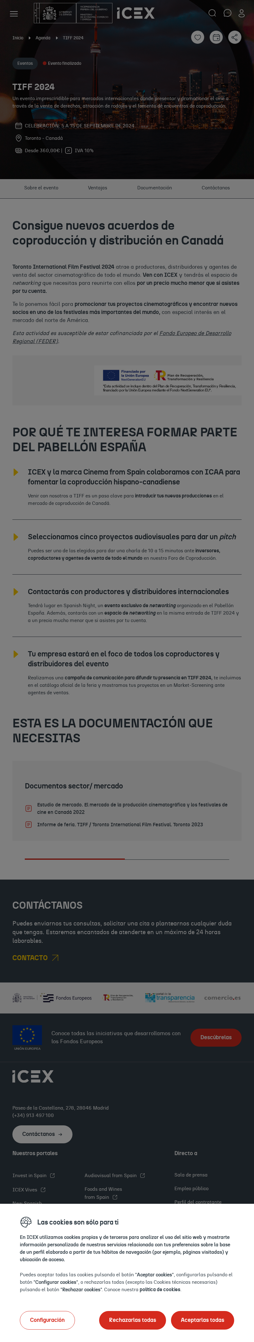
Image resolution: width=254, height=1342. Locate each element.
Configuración (47, 1320)
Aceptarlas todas (202, 1320)
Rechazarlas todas (132, 1320)
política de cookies (160, 1289)
